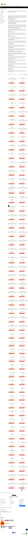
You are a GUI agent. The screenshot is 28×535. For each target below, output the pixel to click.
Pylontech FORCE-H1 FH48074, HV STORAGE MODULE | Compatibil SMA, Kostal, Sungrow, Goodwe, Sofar (12, 171)
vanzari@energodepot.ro (4, 511)
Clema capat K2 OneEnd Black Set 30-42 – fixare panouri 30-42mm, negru (12, 475)
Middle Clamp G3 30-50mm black (23, 341)
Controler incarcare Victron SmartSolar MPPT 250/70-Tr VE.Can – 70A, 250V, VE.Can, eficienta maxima (22, 300)
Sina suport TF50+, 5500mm (12, 372)
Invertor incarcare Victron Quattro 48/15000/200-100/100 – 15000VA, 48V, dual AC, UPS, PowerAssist (22, 292)
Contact (1, 504)
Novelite (12, 77)
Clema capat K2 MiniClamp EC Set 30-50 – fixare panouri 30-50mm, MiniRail (23, 467)
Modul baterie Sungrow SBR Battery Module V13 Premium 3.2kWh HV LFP (22, 128)
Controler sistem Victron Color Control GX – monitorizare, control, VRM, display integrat (12, 317)
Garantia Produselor (12, 502)
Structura (2, 14)
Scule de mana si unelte (3, 21)
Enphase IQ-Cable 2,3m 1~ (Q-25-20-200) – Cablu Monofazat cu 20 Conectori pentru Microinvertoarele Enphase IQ (23, 120)
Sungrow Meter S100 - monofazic (12, 153)
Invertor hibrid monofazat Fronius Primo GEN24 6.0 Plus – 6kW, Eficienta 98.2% (22, 240)
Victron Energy (22, 144)
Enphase (23, 119)
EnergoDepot (12, 127)
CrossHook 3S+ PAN (12, 458)
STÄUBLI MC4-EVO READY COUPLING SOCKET (12, 103)
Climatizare (2, 23)
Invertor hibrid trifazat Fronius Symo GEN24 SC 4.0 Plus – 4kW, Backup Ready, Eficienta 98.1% (12, 232)
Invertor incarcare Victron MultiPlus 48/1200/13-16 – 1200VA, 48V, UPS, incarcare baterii (12, 275)
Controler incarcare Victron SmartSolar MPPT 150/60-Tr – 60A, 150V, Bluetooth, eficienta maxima (23, 309)
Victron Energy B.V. (12, 119)
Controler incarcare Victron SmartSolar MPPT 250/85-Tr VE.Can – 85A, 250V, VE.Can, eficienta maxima (12, 309)
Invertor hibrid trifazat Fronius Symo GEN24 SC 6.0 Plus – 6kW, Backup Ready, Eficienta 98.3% (12, 223)
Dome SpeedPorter (22, 450)
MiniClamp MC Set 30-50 (12, 466)
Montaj (1, 22)
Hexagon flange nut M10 (23, 380)
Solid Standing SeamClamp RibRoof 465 (23, 442)
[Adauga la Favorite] (15, 83)
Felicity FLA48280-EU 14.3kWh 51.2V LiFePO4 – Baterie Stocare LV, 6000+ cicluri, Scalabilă (12, 188)
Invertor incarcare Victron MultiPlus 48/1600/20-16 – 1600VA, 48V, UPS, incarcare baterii (22, 275)
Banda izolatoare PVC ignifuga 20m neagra (22, 206)
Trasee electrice (2, 17)
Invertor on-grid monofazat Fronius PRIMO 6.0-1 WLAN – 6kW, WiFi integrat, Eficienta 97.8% (12, 249)
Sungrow (12, 110)
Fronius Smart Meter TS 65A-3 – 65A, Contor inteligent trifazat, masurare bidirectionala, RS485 (22, 249)
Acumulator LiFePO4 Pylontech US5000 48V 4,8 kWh (22, 137)
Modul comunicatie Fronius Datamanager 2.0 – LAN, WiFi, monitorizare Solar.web (12, 145)
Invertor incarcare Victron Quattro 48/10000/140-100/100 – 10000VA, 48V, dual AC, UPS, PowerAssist (12, 292)
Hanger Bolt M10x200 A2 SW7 (22, 372)
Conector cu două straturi (12, 357)
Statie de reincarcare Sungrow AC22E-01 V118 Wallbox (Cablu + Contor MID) (22, 188)
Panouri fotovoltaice (3, 12)
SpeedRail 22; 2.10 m (22, 403)
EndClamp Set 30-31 (22, 419)
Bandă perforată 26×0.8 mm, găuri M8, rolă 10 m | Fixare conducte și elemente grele (23, 112)
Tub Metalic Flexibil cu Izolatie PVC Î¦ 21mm (22, 78)
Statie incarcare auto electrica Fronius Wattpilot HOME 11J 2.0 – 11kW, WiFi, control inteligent (12, 267)
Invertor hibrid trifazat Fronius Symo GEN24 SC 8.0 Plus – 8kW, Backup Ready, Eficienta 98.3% (22, 215)
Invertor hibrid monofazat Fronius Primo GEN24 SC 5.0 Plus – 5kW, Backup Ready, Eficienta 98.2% (12, 240)
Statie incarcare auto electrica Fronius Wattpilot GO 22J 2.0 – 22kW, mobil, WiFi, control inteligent (22, 267)
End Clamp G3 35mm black (22, 357)
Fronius (12, 144)
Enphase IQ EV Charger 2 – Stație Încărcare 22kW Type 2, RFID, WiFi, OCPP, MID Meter (23, 197)
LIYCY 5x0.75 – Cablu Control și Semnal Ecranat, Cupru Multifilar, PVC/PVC (22, 95)
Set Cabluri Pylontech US (12, 136)
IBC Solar (12, 333)
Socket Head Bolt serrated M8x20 (23, 434)
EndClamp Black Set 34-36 (12, 419)
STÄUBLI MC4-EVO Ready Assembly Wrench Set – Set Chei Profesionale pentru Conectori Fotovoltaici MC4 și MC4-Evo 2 (22, 179)
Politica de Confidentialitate (4, 502)
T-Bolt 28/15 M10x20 (12, 388)
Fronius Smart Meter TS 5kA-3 (12, 380)
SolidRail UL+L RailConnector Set (12, 411)
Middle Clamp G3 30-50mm (12, 349)
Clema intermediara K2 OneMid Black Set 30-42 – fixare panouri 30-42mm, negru (12, 483)
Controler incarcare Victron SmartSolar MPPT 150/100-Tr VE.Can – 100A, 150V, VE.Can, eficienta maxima (12, 300)
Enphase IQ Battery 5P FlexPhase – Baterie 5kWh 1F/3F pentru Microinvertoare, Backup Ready (12, 206)
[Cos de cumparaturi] (26, 7)
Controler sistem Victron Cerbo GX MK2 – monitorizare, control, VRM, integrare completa (23, 145)
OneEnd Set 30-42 (23, 458)
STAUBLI (12, 102)
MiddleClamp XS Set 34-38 (12, 403)
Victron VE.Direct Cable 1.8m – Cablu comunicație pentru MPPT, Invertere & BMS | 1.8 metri (22, 317)
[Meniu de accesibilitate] (27, 530)
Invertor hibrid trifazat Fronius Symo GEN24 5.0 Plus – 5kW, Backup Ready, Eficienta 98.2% (22, 223)
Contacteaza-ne (22, 505)
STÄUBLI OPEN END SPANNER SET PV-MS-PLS (12, 179)
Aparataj (1, 19)
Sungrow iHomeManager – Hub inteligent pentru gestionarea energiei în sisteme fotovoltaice (12, 197)
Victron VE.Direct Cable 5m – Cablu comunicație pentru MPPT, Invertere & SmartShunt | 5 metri (12, 326)
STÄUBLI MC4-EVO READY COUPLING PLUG (22, 103)
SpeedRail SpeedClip (22, 388)
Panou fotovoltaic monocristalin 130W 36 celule (12, 120)
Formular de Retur (12, 503)
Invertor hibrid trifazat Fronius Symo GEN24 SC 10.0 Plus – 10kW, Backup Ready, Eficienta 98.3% (12, 215)
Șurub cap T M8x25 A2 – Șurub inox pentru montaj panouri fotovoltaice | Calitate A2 (22, 326)
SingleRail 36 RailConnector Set (12, 442)
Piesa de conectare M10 (12, 341)
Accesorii (1, 15)
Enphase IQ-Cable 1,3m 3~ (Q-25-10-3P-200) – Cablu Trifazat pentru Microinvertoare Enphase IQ (12, 95)
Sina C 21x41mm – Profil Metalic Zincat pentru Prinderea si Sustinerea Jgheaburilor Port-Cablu (12, 78)
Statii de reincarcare (3, 16)
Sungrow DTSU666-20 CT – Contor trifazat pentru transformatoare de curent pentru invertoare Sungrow (23, 162)
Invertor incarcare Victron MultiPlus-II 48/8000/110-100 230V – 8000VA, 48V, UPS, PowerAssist (12, 283)
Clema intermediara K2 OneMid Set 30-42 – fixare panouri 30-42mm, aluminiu (23, 475)
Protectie (2, 18)
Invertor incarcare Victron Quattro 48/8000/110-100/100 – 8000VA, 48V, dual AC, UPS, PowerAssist (22, 283)
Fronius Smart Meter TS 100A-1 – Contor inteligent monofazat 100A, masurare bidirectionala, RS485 (12, 257)
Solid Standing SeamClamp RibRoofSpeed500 (12, 450)
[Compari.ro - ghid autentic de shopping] (14, 533)
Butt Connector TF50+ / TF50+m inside (22, 349)
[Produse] (1, 7)
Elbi (22, 110)
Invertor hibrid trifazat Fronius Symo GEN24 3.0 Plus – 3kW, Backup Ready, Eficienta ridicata (22, 232)
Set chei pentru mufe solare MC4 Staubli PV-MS (23, 171)
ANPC (10, 504)
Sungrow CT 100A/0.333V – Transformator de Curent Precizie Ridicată (12, 112)
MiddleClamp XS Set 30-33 (23, 411)
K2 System (12, 387)
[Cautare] (26, 4)
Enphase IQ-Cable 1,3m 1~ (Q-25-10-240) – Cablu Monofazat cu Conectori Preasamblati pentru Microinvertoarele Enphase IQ (23, 154)
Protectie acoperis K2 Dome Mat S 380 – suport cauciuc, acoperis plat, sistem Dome (23, 483)
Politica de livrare (2, 503)
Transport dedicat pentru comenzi (12, 128)
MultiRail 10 (12, 434)
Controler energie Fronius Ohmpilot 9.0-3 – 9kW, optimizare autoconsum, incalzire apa (23, 257)
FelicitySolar (12, 186)
